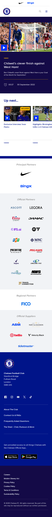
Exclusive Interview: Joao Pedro (15, 125)
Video (6, 143)
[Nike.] (21, 3)
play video (5, 24)
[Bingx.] (31, 3)
